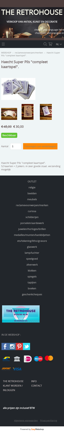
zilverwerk (32, 264)
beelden (32, 193)
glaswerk (32, 246)
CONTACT (36, 385)
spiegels (32, 276)
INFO (34, 381)
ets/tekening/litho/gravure (32, 241)
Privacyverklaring (48, 420)
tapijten (32, 282)
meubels (32, 199)
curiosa (32, 211)
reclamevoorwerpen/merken (32, 205)
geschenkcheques (32, 294)
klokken (32, 270)
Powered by (32, 429)
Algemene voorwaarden (26, 420)
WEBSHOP (6, 52)
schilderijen (32, 217)
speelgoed (32, 258)
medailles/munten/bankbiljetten (32, 235)
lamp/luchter (32, 252)
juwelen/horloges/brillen (32, 229)
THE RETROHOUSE (13, 381)
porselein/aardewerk (32, 223)
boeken (32, 288)
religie (32, 187)
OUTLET (32, 181)
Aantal (4, 146)
